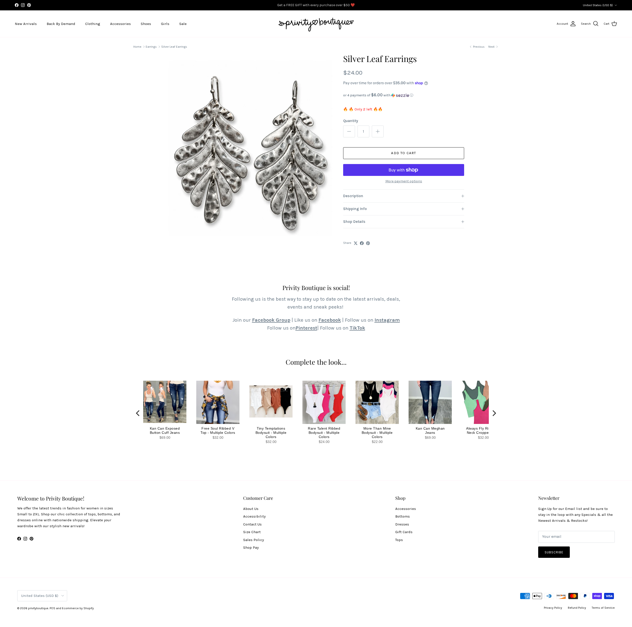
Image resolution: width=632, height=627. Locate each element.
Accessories (120, 23)
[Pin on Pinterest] (368, 243)
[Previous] (138, 413)
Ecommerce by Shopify (78, 608)
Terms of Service (603, 607)
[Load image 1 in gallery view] (250, 156)
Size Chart (252, 532)
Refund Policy (577, 607)
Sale (183, 23)
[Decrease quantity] (349, 131)
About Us (250, 508)
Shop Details (354, 221)
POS (52, 608)
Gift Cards (404, 532)
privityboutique (38, 608)
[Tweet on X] (355, 243)
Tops (399, 540)
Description (353, 196)
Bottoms (402, 516)
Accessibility (254, 516)
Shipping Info (355, 209)
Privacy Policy (553, 607)
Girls (165, 23)
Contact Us (252, 524)
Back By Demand (61, 23)
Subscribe (554, 552)
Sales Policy (253, 540)
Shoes (146, 23)
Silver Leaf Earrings (174, 46)
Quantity (350, 121)
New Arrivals (26, 23)
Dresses (402, 524)
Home (137, 46)
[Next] (494, 413)
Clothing (92, 23)
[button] (403, 95)
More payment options (403, 181)
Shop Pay (251, 547)
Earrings (151, 46)
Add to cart (403, 153)
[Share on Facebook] (362, 243)
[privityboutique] (316, 23)
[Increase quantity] (378, 131)
